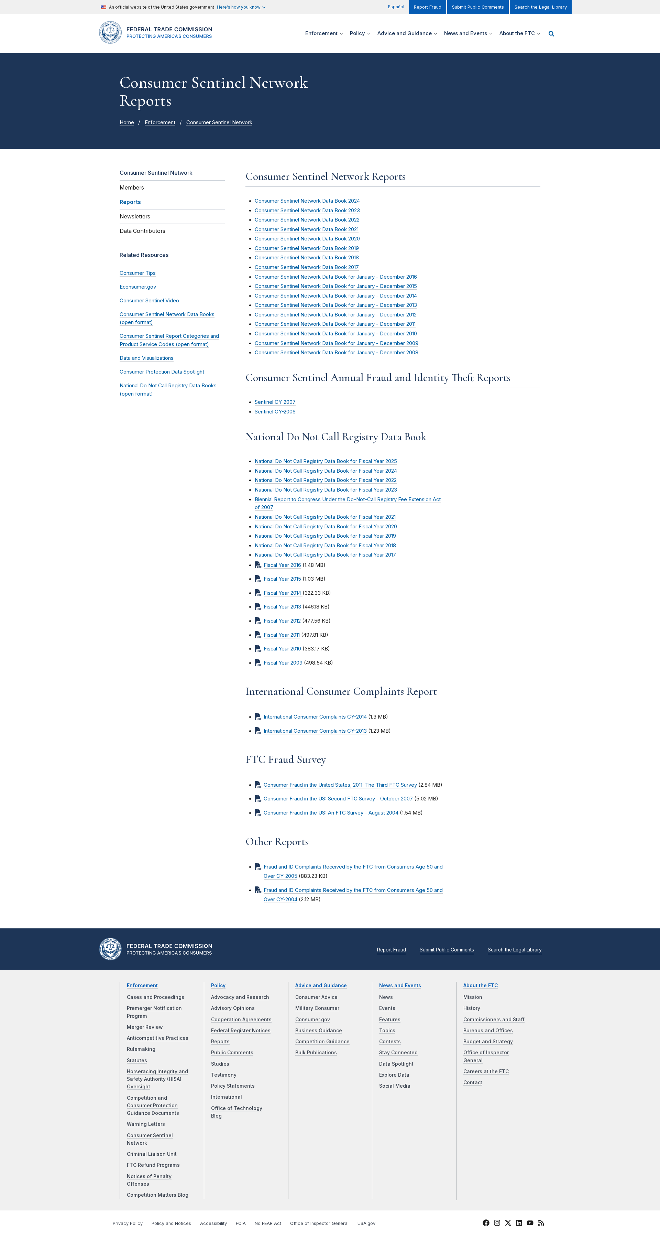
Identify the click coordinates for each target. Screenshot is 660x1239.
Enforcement (160, 122)
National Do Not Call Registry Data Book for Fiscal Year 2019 (325, 536)
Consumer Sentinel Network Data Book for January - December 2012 (336, 315)
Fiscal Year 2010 (282, 649)
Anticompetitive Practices (157, 1038)
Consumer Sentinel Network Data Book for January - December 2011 (335, 324)
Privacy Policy (128, 1223)
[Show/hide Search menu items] (551, 34)
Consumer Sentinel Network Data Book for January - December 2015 (336, 286)
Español (396, 6)
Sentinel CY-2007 (275, 402)
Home (127, 122)
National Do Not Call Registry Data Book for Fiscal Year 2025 (326, 461)
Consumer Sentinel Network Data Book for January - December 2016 (336, 277)
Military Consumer (317, 1008)
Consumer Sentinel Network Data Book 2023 (307, 210)
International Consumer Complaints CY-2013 (315, 731)
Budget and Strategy (488, 1041)
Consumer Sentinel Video (149, 301)
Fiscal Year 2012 (282, 621)
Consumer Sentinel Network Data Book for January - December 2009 (336, 343)
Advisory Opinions (233, 1008)
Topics (387, 1030)
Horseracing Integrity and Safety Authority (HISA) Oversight (157, 1079)
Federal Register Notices (241, 1030)
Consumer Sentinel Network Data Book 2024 (307, 201)
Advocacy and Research (240, 997)
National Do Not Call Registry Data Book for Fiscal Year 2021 (325, 517)
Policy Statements (233, 1086)
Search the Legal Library (541, 7)
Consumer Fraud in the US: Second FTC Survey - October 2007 (338, 799)
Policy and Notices (171, 1223)
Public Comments (232, 1052)
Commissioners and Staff (494, 1019)
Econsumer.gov (138, 287)
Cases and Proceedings (155, 997)
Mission (472, 997)
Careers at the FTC (486, 1071)
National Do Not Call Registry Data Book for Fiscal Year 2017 (325, 555)
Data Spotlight (396, 1064)
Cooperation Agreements (241, 1019)
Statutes (137, 1060)
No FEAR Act (268, 1223)
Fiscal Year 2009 (283, 663)
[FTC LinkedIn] (519, 1224)
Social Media (394, 1086)
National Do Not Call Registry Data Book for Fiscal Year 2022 (326, 480)
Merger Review (145, 1027)
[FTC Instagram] (497, 1224)
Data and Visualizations (147, 358)
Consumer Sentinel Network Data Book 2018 (307, 258)
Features (389, 1019)
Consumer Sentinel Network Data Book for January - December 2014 (336, 296)
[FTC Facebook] (486, 1224)
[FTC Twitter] (508, 1222)
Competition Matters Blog (157, 1195)
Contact (472, 1082)
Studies (220, 1064)
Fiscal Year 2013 (283, 607)
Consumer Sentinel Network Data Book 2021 (307, 229)
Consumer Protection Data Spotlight (162, 372)
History (471, 1008)
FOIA (241, 1223)
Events (387, 1008)
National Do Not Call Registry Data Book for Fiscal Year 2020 (326, 527)
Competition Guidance (322, 1041)
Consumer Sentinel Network (219, 122)
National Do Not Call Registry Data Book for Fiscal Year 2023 (326, 490)
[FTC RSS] (541, 1224)
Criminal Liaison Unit (152, 1154)
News (386, 997)
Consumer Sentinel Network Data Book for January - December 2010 (336, 334)
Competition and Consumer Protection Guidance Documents (153, 1105)
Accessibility (213, 1223)
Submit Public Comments (478, 7)
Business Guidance (318, 1030)
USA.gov (366, 1223)
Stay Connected (398, 1052)
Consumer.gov (312, 1019)
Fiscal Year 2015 (282, 579)
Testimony (223, 1075)
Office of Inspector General (319, 1223)
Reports (220, 1041)
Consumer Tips (138, 273)
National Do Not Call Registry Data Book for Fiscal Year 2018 (325, 545)
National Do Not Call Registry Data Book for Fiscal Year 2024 (326, 471)
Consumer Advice (316, 997)
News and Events (400, 985)
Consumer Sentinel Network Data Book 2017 (307, 267)
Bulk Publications (316, 1052)
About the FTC (480, 985)
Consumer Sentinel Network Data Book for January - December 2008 (336, 352)
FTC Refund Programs (153, 1165)
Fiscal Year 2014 (283, 593)
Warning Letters (146, 1124)
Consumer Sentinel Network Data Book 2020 (307, 239)
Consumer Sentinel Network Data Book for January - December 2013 (336, 305)
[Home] (158, 39)
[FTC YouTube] (530, 1224)
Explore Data (394, 1075)
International (226, 1097)
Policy (218, 985)
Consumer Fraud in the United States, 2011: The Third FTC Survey (340, 785)
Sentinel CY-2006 (275, 412)
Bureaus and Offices (488, 1030)
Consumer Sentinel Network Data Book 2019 (307, 248)
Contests (390, 1041)
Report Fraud (427, 7)
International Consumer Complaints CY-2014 (315, 717)
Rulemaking (141, 1049)
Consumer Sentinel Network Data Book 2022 (307, 220)
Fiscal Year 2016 (282, 565)
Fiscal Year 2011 (282, 635)
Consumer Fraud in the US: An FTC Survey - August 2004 (331, 813)
